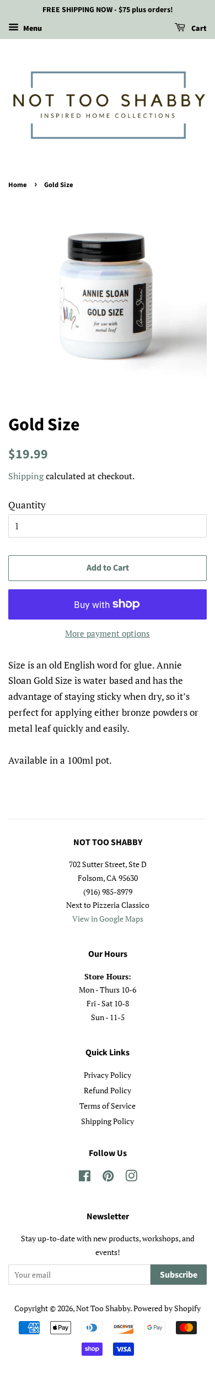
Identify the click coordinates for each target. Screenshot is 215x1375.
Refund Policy (107, 1090)
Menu (32, 28)
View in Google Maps (107, 918)
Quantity (27, 504)
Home (17, 185)
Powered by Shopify (167, 1308)
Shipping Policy (107, 1121)
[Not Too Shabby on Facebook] (84, 1178)
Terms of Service (107, 1105)
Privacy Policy (107, 1075)
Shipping (26, 476)
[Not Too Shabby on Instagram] (131, 1178)
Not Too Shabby (103, 1308)
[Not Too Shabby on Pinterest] (108, 1178)
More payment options (107, 633)
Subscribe (178, 1275)
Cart (198, 28)
